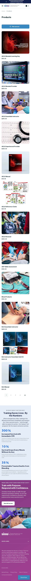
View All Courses (8, 503)
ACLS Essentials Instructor (10, 116)
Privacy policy (13, 572)
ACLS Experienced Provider (11, 146)
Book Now (24, 577)
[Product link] (15, 45)
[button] (2, 6)
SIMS (7, 568)
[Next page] (25, 395)
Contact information (7, 574)
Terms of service (23, 572)
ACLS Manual (6, 176)
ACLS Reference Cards (9, 206)
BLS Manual (5, 387)
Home (3, 11)
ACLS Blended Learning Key (11, 56)
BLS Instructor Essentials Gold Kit (13, 357)
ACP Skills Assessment (9, 267)
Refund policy (5, 572)
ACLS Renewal (6, 236)
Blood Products (7, 297)
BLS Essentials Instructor (10, 327)
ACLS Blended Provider (9, 86)
